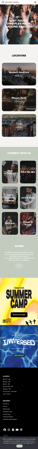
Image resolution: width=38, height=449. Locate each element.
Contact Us (6, 404)
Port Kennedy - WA (8, 386)
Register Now (19, 315)
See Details (19, 355)
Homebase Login (7, 411)
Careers (5, 406)
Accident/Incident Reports (10, 419)
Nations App (6, 409)
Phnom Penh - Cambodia (10, 391)
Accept (19, 446)
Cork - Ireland (6, 394)
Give (19, 266)
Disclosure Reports (8, 417)
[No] (36, 443)
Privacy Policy (6, 414)
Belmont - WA (6, 379)
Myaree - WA (6, 384)
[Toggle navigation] (35, 2)
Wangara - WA (7, 389)
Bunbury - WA (6, 381)
